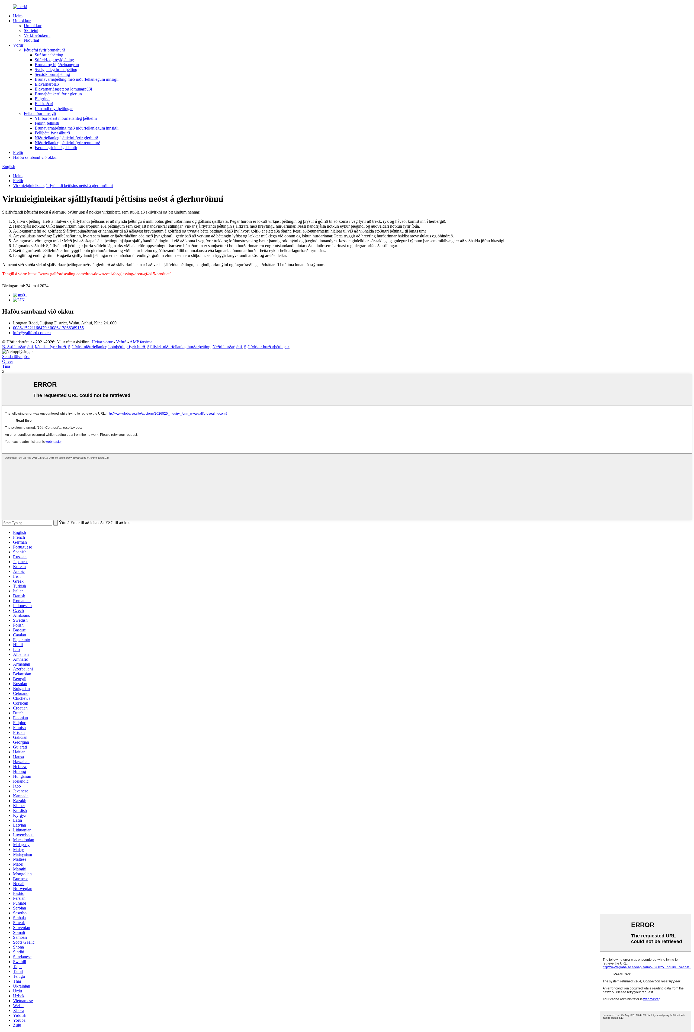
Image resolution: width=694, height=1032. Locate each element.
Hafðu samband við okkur (35, 157)
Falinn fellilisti (47, 123)
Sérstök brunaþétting (52, 74)
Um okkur (22, 20)
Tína (6, 366)
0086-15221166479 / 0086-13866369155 (48, 327)
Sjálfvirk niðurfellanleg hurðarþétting (178, 346)
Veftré (121, 342)
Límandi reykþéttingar (54, 108)
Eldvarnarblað (47, 84)
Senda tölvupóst (16, 356)
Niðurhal (31, 40)
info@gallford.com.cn (32, 332)
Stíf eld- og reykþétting (54, 59)
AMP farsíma (141, 342)
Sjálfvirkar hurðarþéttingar (266, 346)
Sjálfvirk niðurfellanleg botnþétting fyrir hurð (106, 346)
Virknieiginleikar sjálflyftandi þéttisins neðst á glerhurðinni (63, 185)
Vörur (18, 45)
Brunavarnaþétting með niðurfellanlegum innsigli (76, 79)
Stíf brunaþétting (49, 55)
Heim (18, 16)
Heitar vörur (102, 342)
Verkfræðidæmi (37, 35)
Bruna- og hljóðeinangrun (57, 64)
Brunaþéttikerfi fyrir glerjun (58, 94)
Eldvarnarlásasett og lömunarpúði (63, 89)
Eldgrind (42, 98)
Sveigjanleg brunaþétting (56, 69)
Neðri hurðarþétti (227, 346)
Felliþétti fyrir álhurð (52, 133)
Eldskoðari (44, 103)
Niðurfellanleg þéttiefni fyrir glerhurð (66, 138)
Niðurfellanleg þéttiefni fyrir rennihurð (67, 142)
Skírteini (31, 30)
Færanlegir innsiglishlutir (56, 147)
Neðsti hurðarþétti (17, 346)
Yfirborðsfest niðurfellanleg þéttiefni (66, 118)
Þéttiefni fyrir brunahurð (44, 50)
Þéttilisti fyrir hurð (50, 346)
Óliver (7, 361)
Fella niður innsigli (40, 113)
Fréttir (18, 152)
